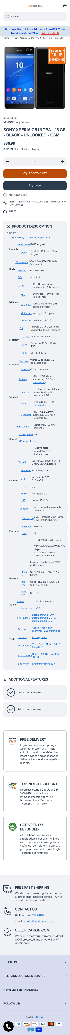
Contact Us (26, 909)
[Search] (6, 16)
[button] (65, 6)
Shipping (9, 149)
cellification (38, 1017)
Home (6, 38)
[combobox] (35, 16)
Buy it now (35, 185)
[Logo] (35, 6)
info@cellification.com (41, 921)
